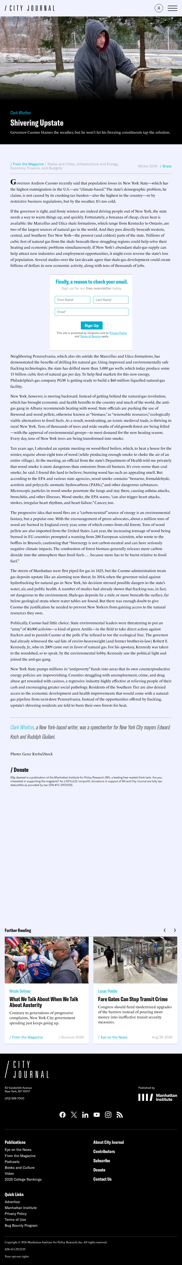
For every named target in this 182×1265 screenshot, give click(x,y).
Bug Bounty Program (21, 1225)
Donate (21, 769)
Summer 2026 (72, 1037)
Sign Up (92, 325)
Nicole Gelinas (20, 991)
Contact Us (102, 1179)
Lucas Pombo (107, 991)
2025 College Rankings (23, 1179)
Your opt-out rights (17, 1256)
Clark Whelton (20, 112)
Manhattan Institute (21, 1207)
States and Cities (61, 164)
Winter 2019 (147, 166)
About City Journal (108, 1142)
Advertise (12, 1202)
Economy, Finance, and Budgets (36, 168)
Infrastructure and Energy (97, 164)
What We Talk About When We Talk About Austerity (43, 1002)
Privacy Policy (118, 333)
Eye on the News (114, 1037)
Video (9, 1173)
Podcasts (12, 1161)
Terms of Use (15, 1219)
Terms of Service (90, 336)
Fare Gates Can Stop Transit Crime (133, 999)
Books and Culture (20, 1167)
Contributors (104, 1151)
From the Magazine (27, 1037)
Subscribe (101, 1160)
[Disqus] (91, 855)
